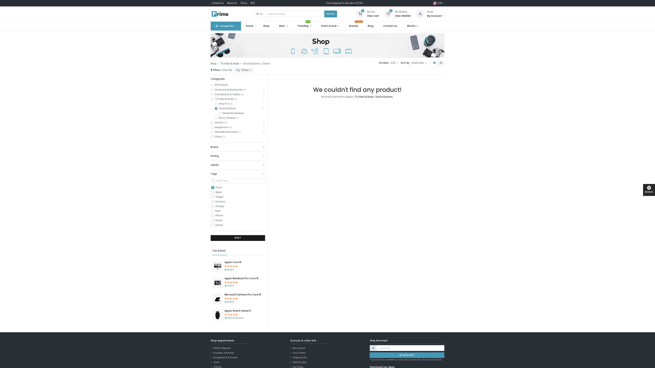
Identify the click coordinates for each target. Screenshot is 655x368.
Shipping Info (300, 357)
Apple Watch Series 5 (237, 310)
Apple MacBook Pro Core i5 (241, 278)
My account (299, 348)
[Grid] (434, 63)
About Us (232, 3)
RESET (238, 238)
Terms (243, 3)
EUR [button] (393, 63)
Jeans (216, 362)
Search (330, 14)
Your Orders (299, 352)
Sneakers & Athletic (223, 352)
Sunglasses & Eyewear (225, 357)
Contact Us (218, 3)
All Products (221, 84)
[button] (260, 14)
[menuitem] (250, 26)
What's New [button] (418, 63)
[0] (360, 13)
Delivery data (300, 362)
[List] (441, 63)
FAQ (252, 3)
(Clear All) (227, 70)
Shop (213, 63)
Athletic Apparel (221, 348)
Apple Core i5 (232, 262)
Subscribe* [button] (408, 355)
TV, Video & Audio (229, 63)
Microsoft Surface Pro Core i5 (242, 294)
